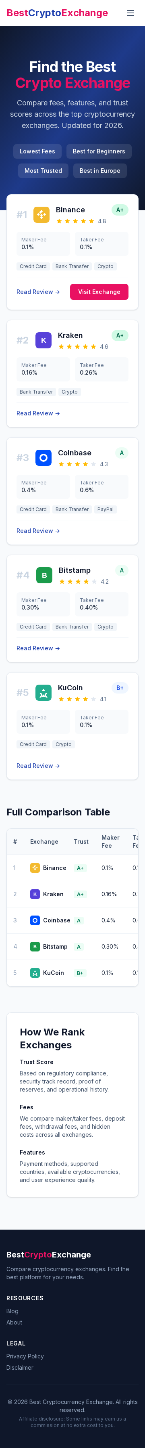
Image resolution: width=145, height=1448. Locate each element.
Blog (12, 1311)
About (14, 1322)
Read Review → (38, 291)
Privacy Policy (25, 1356)
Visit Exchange (99, 291)
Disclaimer (19, 1367)
